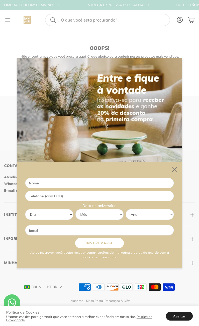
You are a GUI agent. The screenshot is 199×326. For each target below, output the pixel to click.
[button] (107, 20)
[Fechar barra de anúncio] (194, 4)
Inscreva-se (99, 243)
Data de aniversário (100, 205)
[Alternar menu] (7, 20)
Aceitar (179, 316)
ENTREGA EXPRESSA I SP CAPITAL (105, 5)
